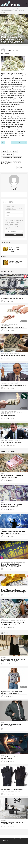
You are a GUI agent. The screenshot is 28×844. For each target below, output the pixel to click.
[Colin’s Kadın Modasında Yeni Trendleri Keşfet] (14, 711)
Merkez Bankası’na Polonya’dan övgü (13, 385)
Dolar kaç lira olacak (7, 412)
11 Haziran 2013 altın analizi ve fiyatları (15, 262)
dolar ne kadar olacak (7, 413)
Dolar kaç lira (12, 411)
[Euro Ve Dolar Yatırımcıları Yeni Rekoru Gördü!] (14, 463)
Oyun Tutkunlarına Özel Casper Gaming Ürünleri (11, 757)
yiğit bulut (17, 440)
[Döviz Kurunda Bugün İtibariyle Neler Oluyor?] (14, 550)
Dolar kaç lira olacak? (8, 415)
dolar (4, 151)
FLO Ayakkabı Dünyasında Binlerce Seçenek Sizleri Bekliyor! (13, 660)
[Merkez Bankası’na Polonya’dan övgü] (14, 372)
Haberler (9, 296)
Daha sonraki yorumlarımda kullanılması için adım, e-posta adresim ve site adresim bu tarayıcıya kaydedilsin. (14, 224)
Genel (2, 690)
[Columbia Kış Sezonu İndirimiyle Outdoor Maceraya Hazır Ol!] (14, 776)
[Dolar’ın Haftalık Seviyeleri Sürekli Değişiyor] (14, 608)
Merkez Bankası (7, 154)
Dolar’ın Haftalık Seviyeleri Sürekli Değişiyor (13, 620)
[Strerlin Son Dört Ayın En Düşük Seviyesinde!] (14, 493)
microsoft (12, 353)
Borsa (2, 353)
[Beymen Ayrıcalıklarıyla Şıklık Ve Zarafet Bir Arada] (14, 808)
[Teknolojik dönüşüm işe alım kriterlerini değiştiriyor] (14, 521)
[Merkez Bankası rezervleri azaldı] (14, 284)
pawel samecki (14, 383)
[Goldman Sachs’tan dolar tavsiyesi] (14, 314)
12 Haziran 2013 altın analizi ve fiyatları (15, 248)
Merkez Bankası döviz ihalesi (11, 157)
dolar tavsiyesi (13, 324)
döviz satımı (12, 151)
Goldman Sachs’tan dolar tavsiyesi (12, 327)
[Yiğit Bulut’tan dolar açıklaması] (14, 431)
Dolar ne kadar (18, 412)
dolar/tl (11, 440)
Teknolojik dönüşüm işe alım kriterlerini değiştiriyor (13, 532)
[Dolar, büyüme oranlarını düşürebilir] (14, 343)
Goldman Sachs (5, 325)
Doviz (3, 34)
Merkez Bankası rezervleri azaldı (12, 298)
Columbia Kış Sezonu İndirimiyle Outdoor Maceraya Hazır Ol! (12, 790)
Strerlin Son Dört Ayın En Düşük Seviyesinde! (11, 505)
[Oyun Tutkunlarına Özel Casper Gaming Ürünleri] (14, 743)
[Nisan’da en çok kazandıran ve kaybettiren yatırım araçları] (14, 580)
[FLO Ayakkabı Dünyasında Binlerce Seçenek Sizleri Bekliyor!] (14, 645)
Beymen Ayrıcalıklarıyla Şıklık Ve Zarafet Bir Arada (12, 822)
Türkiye (17, 353)
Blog (2, 722)
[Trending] (25, 276)
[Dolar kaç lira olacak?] (14, 401)
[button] (23, 3)
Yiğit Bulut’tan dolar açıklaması (11, 442)
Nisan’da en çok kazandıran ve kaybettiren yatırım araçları (14, 591)
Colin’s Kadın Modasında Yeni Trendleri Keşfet (11, 725)
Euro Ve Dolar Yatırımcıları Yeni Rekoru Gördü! (12, 476)
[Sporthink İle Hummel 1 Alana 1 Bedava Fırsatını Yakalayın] (14, 678)
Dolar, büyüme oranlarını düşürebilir (13, 355)
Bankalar (3, 296)
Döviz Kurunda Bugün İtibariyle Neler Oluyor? (13, 562)
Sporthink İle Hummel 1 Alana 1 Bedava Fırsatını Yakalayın (11, 692)
